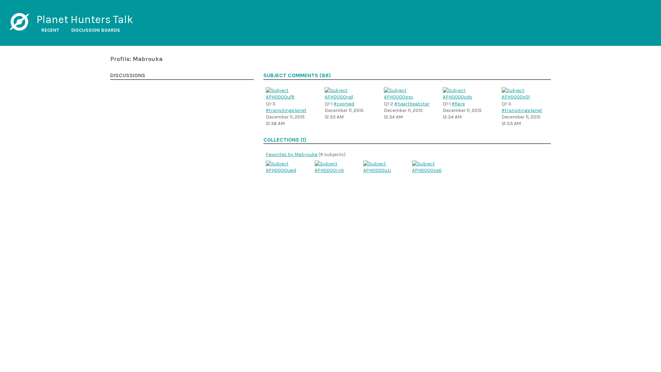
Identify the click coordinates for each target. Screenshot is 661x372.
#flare (458, 104)
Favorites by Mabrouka (291, 154)
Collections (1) (284, 140)
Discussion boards (95, 30)
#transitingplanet (286, 110)
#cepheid (344, 104)
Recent (50, 30)
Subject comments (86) (297, 75)
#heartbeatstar (412, 104)
